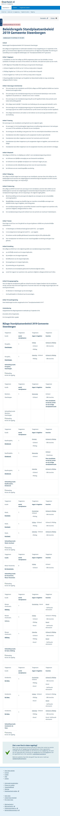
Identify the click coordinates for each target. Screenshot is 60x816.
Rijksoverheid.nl (9, 806)
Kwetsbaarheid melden (11, 791)
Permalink (43, 18)
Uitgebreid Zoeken (25, 7)
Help (6, 776)
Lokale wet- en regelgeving (13, 12)
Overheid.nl (6, 8)
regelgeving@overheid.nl (19, 758)
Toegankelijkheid (9, 787)
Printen (53, 18)
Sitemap (7, 789)
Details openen (1, 22)
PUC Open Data (9, 800)
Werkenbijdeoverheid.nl (11, 810)
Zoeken (15, 7)
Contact (7, 772)
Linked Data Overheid (10, 798)
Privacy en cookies (9, 785)
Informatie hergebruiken (11, 783)
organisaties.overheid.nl (39, 754)
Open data (7, 796)
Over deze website (10, 771)
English (6, 774)
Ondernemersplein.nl (10, 808)
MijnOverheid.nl (9, 804)
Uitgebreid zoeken (25, 12)
